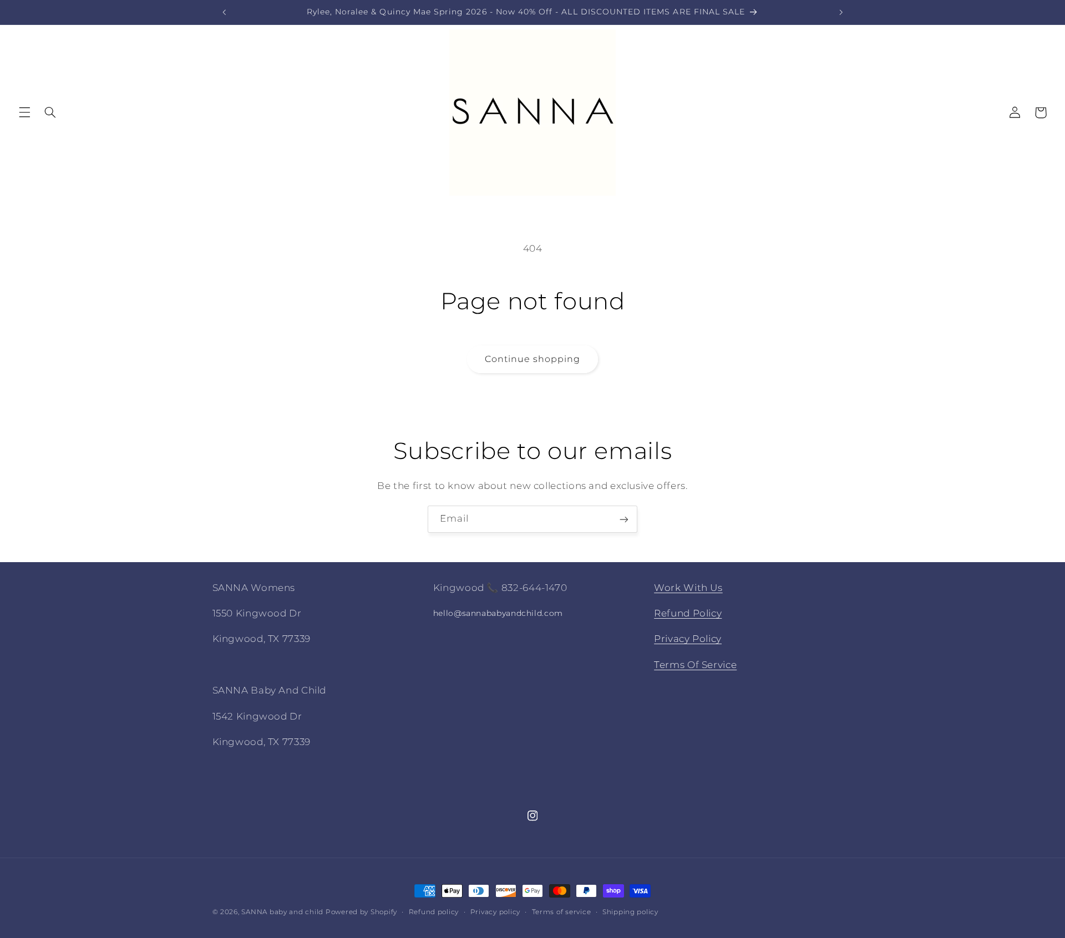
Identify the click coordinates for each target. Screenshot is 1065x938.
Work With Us (688, 587)
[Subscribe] (624, 519)
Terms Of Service (695, 664)
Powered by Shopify (361, 912)
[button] (24, 112)
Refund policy (434, 912)
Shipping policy (630, 912)
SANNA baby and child (282, 912)
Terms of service (561, 912)
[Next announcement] (841, 12)
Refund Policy (688, 613)
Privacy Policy (688, 639)
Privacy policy (495, 912)
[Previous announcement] (224, 12)
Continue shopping (533, 359)
